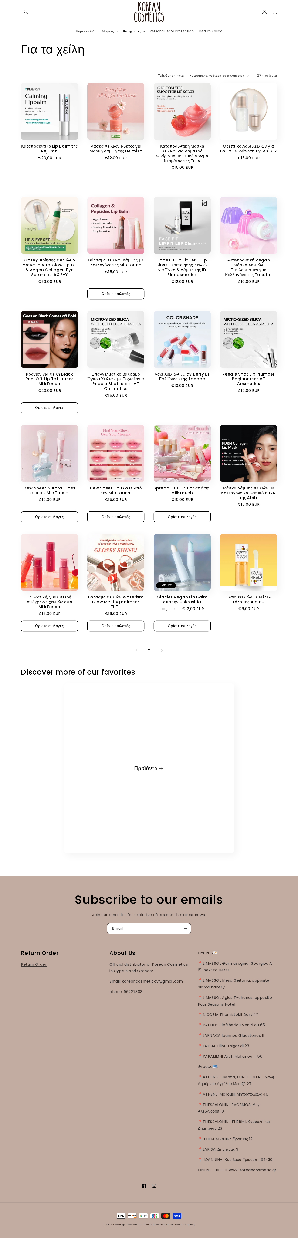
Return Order (34, 964)
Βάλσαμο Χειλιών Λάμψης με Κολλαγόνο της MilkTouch (116, 262)
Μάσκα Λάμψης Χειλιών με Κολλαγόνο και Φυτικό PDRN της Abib (248, 493)
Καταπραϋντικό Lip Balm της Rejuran (49, 149)
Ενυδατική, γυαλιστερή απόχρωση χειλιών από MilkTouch (49, 602)
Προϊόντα (146, 768)
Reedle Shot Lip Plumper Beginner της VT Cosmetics (248, 379)
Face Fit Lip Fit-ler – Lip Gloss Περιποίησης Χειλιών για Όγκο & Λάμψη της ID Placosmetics (182, 267)
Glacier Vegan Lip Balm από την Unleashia (182, 599)
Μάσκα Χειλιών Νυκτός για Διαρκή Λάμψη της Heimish (115, 149)
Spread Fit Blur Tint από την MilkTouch (182, 490)
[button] (26, 12)
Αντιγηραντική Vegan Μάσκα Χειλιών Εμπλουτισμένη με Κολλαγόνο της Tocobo (248, 267)
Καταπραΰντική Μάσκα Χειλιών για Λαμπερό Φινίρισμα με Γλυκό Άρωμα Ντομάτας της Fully (182, 153)
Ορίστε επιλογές (116, 293)
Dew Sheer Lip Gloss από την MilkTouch (116, 490)
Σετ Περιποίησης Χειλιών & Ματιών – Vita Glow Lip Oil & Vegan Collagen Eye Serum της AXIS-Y (49, 267)
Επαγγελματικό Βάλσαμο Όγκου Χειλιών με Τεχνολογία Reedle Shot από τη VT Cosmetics (116, 381)
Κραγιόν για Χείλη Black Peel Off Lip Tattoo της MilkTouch (50, 379)
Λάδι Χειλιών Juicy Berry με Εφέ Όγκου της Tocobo (182, 377)
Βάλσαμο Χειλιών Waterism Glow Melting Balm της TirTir (116, 602)
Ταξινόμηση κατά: (171, 75)
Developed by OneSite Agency (175, 1224)
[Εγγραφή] (185, 928)
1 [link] (136, 650)
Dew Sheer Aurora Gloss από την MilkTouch (49, 490)
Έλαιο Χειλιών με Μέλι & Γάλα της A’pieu (248, 599)
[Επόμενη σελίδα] (161, 650)
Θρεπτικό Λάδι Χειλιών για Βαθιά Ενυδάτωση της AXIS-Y (248, 149)
